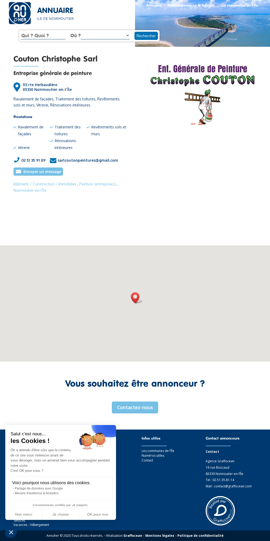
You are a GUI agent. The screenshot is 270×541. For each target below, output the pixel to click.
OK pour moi (97, 514)
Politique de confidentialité (200, 535)
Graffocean (132, 535)
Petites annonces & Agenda (191, 5)
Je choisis (60, 514)
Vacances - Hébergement (31, 525)
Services (19, 521)
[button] (11, 532)
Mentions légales (159, 535)
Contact (147, 460)
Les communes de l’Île (239, 5)
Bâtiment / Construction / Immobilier (44, 184)
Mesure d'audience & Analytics (37, 493)
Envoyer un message (42, 171)
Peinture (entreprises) (97, 184)
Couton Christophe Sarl (55, 58)
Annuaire (154, 5)
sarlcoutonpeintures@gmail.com (88, 160)
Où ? (75, 35)
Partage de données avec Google (39, 488)
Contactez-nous (135, 407)
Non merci (23, 514)
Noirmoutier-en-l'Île (29, 190)
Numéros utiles (153, 455)
